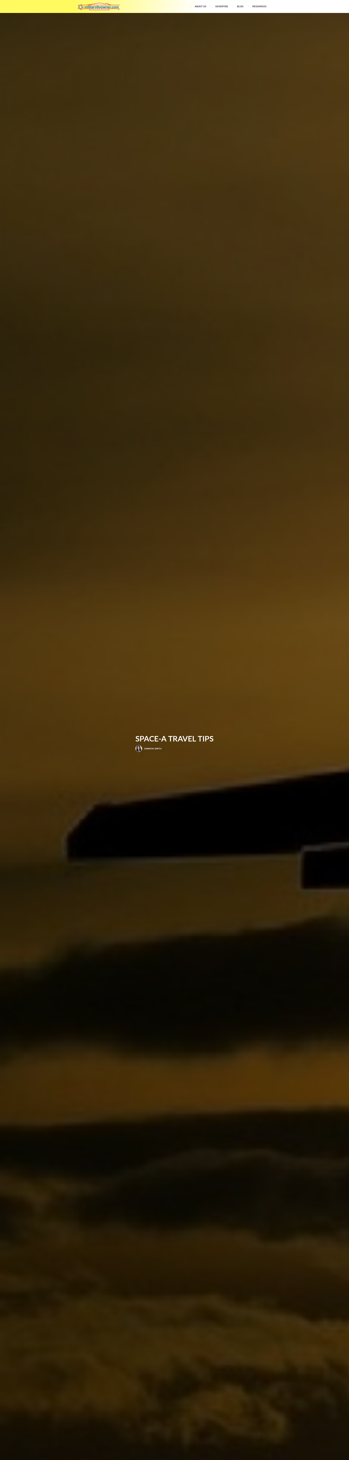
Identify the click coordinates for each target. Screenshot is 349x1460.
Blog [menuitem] (240, 6)
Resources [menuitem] (259, 6)
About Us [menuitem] (200, 6)
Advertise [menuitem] (221, 6)
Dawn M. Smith (153, 748)
